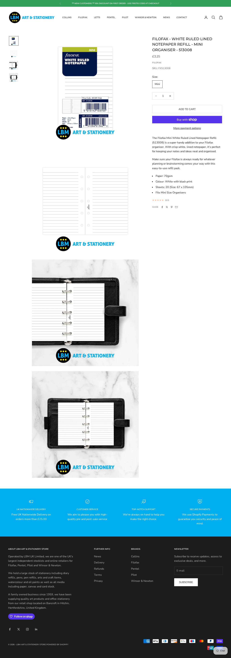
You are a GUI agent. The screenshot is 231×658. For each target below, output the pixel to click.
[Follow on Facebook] (9, 629)
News (166, 17)
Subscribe (186, 582)
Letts (97, 17)
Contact (182, 17)
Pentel (111, 17)
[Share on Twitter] (167, 207)
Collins (66, 17)
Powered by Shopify (57, 644)
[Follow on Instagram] (27, 629)
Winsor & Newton (145, 17)
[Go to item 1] (13, 41)
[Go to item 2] (13, 53)
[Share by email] (176, 207)
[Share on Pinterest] (171, 207)
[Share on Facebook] (162, 207)
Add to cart (187, 109)
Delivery (99, 562)
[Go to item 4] (13, 77)
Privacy (98, 581)
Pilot (125, 17)
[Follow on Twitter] (18, 629)
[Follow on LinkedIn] (36, 629)
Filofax (82, 17)
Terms (98, 575)
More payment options (187, 128)
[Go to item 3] (13, 65)
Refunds (99, 569)
